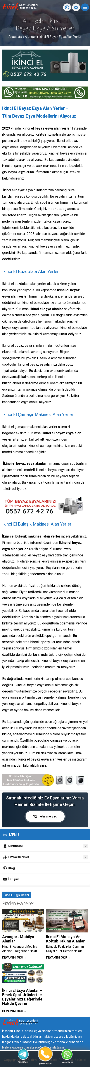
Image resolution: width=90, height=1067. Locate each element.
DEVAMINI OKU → (14, 957)
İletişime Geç (48, 816)
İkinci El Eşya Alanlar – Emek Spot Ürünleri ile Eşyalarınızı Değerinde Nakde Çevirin (22, 997)
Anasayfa (15, 36)
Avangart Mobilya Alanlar (18, 938)
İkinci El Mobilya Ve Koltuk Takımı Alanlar (65, 938)
